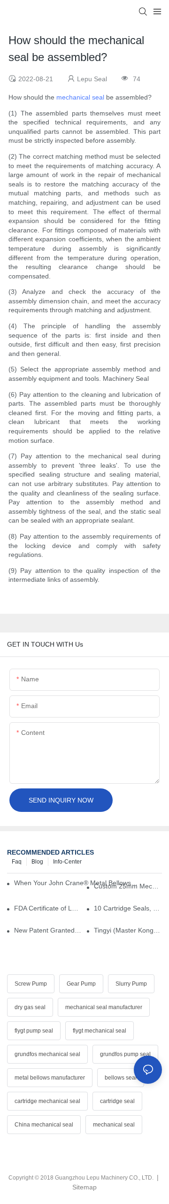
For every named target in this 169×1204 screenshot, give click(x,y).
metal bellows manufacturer (50, 1077)
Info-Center (67, 861)
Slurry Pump (131, 983)
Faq (17, 861)
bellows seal (121, 1077)
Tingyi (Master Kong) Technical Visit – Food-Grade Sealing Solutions (128, 930)
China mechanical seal (44, 1124)
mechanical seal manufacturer (103, 1007)
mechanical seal (80, 97)
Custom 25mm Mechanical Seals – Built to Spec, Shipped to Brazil (128, 886)
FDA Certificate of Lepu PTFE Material (48, 908)
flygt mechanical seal (99, 1030)
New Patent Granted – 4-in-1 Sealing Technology (48, 930)
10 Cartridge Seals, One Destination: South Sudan (128, 908)
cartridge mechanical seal (47, 1101)
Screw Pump (31, 983)
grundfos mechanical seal (47, 1054)
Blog (37, 861)
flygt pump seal (34, 1030)
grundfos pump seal (125, 1054)
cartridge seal (117, 1101)
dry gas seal (30, 1007)
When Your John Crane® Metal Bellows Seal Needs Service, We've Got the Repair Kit (76, 883)
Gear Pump (81, 983)
